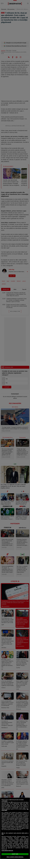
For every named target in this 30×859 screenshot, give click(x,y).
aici (13, 822)
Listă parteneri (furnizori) (7, 850)
